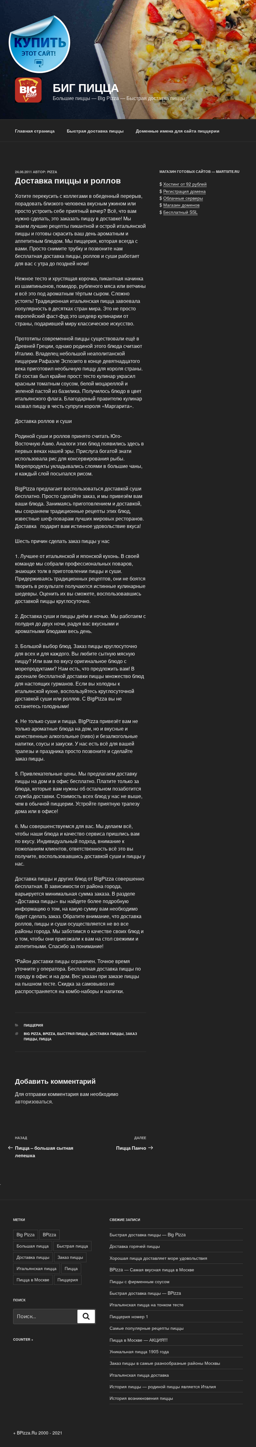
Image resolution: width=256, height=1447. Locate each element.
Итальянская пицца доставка (139, 1375)
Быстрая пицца (72, 1033)
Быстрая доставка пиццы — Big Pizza (148, 1234)
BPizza (49, 1033)
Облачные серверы (183, 198)
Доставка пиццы (107, 1033)
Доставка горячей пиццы (135, 1246)
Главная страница (35, 131)
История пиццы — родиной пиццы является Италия (163, 1386)
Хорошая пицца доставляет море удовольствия (158, 1258)
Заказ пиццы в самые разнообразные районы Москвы (165, 1363)
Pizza (52, 171)
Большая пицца (33, 1246)
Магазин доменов (181, 205)
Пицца (45, 1039)
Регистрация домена (184, 191)
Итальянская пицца (37, 1268)
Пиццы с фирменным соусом (140, 1281)
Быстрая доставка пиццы (95, 131)
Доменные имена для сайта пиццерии (177, 131)
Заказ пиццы (70, 1257)
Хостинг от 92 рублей (185, 184)
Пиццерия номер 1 (129, 1316)
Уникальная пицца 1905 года (139, 1351)
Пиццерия (33, 1025)
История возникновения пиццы (141, 1398)
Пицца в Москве (33, 1279)
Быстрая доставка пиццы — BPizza (145, 1293)
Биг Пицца (86, 87)
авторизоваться (33, 1101)
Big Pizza (32, 1033)
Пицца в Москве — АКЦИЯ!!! (139, 1340)
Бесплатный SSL (180, 212)
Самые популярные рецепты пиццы (147, 1328)
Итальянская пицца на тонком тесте (147, 1304)
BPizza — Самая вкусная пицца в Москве (152, 1269)
